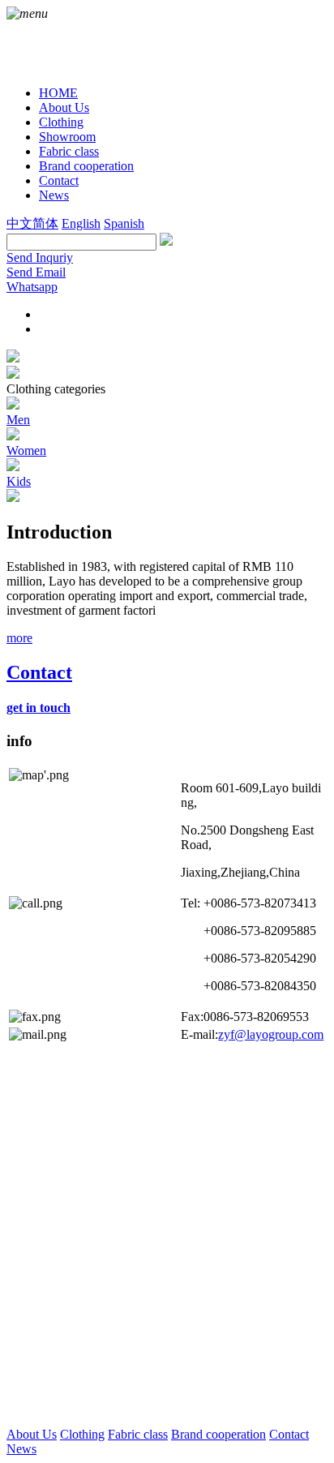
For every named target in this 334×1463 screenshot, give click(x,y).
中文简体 (32, 223)
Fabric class (138, 1434)
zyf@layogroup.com (270, 1034)
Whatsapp (32, 287)
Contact (289, 1434)
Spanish (124, 223)
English (81, 223)
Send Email (36, 272)
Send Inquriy (39, 257)
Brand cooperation (218, 1434)
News (21, 1449)
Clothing (82, 1434)
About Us (31, 1434)
